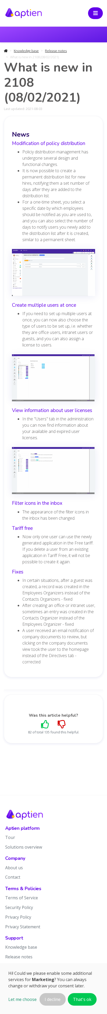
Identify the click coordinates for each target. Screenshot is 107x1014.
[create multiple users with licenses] (53, 380)
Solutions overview (23, 847)
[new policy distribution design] (53, 274)
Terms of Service (21, 898)
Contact (12, 877)
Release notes (56, 50)
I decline (53, 999)
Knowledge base (26, 50)
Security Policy (19, 907)
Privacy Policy (18, 917)
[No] (62, 724)
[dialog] (53, 988)
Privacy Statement (22, 927)
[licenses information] (53, 472)
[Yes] (45, 724)
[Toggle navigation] (95, 13)
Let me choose (22, 999)
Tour (10, 837)
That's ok (82, 999)
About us (14, 868)
